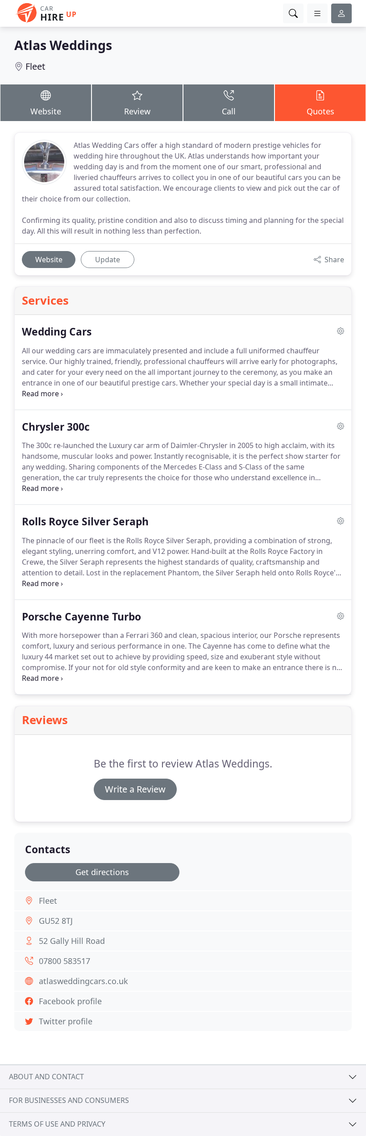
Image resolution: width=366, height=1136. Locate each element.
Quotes (320, 111)
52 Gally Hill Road (72, 940)
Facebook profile (70, 1001)
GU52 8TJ (56, 920)
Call (229, 111)
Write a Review (135, 789)
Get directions (102, 872)
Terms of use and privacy (57, 1124)
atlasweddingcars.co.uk (83, 981)
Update (107, 259)
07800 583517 (64, 961)
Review (137, 111)
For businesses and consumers (69, 1100)
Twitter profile (65, 1021)
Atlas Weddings (63, 45)
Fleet (35, 66)
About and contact (46, 1077)
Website (45, 111)
